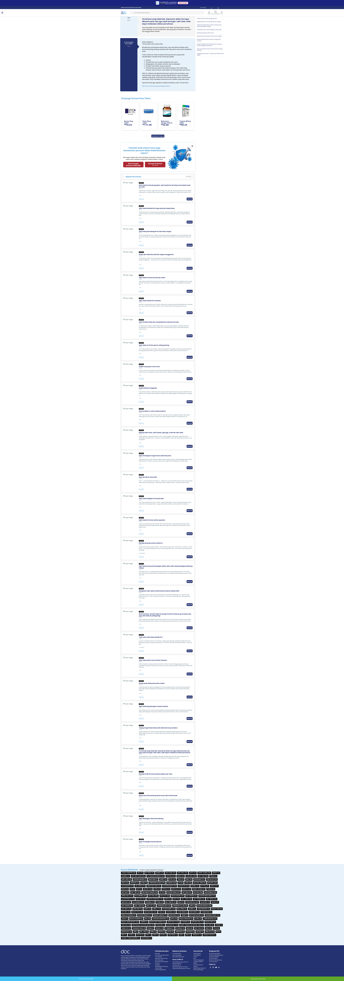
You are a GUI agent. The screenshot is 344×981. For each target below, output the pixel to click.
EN (211, 8)
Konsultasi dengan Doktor (162, 955)
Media (195, 963)
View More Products (158, 136)
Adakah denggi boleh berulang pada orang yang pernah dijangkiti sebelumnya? (209, 44)
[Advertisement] (210, 85)
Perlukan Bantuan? (215, 13)
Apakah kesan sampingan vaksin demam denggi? (209, 36)
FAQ (195, 958)
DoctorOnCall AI (213, 958)
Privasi (195, 957)
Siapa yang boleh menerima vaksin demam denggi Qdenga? (209, 49)
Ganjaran (157, 965)
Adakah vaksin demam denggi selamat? (207, 18)
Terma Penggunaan (199, 960)
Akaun (209, 13)
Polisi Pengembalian (160, 969)
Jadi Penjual (203, 7)
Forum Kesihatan (176, 955)
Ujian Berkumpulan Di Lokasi (180, 967)
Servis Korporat (213, 961)
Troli (221, 13)
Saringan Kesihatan (155, 164)
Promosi (157, 963)
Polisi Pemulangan (198, 969)
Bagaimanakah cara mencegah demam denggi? (209, 21)
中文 (218, 8)
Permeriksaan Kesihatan (161, 961)
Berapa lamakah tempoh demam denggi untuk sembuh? (209, 40)
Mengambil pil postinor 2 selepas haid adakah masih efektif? (210, 54)
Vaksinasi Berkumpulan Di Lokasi (181, 968)
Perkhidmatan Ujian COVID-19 (180, 962)
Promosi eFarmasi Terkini (86, 979)
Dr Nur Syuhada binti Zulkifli (128, 43)
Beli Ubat (157, 953)
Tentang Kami (197, 955)
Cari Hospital (158, 957)
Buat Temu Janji (159, 960)
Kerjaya (195, 966)
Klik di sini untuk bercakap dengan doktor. (156, 86)
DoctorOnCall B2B (213, 957)
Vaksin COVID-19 (176, 963)
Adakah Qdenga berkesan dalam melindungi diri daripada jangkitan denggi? (209, 25)
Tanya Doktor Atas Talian (258, 979)
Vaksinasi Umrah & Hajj (161, 958)
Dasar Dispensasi (198, 965)
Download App (183, 3)
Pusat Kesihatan (176, 953)
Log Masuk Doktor (198, 961)
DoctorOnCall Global (214, 953)
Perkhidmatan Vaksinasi (161, 966)
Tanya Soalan (158, 968)
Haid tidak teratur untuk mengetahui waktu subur (209, 29)
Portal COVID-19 (176, 965)
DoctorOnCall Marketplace (216, 955)
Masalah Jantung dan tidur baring (205, 33)
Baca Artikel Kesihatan (178, 957)
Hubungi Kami (197, 953)
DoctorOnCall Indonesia (215, 960)
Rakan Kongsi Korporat (200, 968)
